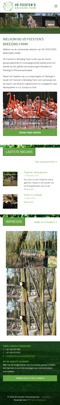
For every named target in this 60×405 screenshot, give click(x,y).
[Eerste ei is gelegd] (10, 201)
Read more (29, 189)
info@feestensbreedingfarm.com (20, 355)
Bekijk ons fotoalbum (45, 222)
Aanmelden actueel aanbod (30, 378)
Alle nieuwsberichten (45, 161)
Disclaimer (46, 396)
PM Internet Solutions (37, 399)
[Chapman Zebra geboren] (10, 178)
